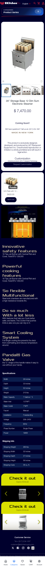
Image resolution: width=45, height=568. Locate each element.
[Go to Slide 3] (26, 90)
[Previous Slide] (6, 494)
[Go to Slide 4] (36, 90)
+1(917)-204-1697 (34, 129)
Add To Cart (10, 199)
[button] (22, 53)
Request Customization (22, 165)
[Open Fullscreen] (41, 81)
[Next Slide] (39, 494)
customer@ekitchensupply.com (22, 544)
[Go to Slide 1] (6, 90)
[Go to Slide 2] (16, 90)
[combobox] (27, 3)
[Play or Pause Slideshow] (3, 81)
